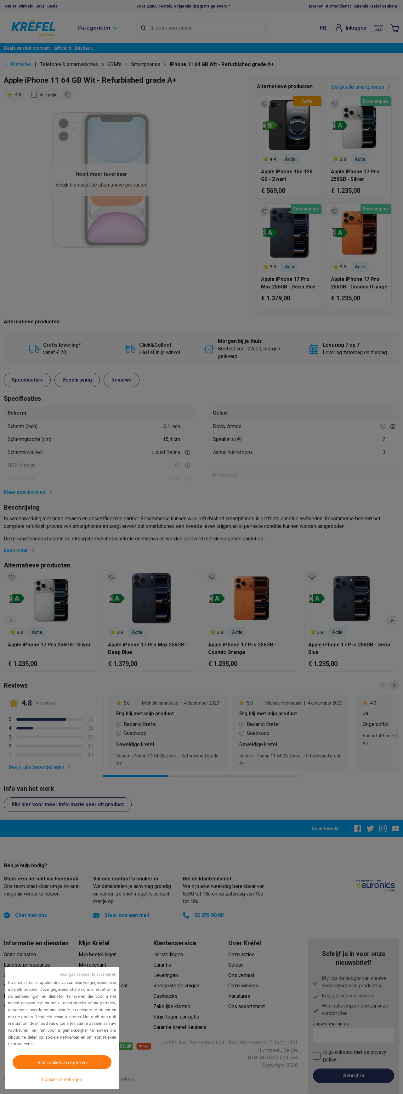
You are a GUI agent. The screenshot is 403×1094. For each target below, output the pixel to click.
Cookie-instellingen (62, 1079)
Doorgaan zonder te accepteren (88, 974)
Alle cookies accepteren (62, 1062)
